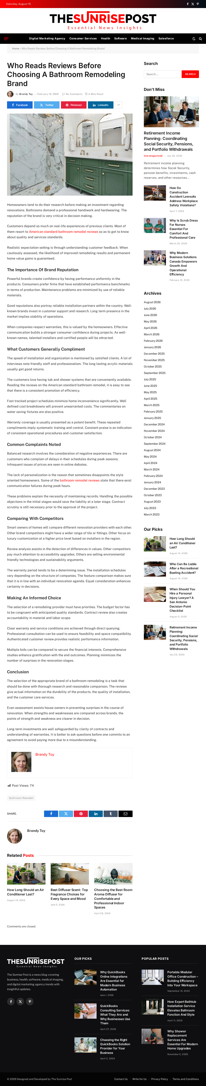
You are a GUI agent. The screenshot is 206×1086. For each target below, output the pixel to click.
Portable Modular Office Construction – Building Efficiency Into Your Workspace (182, 978)
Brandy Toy (26, 94)
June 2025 (150, 385)
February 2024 (153, 475)
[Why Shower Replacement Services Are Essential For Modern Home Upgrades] (153, 1036)
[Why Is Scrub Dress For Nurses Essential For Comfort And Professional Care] (155, 225)
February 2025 (153, 411)
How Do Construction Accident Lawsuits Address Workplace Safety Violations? (184, 196)
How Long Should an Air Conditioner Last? (25, 892)
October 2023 (153, 495)
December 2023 (154, 488)
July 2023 (150, 508)
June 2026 (150, 315)
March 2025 (152, 405)
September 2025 (155, 373)
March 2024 (152, 469)
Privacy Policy (159, 1079)
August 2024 (152, 450)
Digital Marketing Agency (47, 38)
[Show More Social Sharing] (118, 105)
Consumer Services (83, 38)
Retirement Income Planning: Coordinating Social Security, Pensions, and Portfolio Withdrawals (168, 141)
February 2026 (153, 340)
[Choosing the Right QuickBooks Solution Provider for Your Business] (85, 1045)
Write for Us (139, 1079)
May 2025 (150, 392)
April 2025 (150, 398)
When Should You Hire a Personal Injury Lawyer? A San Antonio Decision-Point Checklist (182, 600)
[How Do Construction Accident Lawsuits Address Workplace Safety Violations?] (155, 193)
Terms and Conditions (186, 1079)
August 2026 (152, 302)
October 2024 (153, 437)
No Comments (74, 94)
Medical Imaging (142, 38)
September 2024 (155, 443)
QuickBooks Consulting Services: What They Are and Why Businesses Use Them (115, 1014)
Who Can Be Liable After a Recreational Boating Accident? (184, 568)
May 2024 (150, 456)
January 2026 (152, 347)
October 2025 (153, 366)
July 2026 (150, 308)
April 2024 (150, 463)
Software (120, 38)
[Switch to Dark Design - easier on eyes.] (194, 38)
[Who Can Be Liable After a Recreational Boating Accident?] (155, 569)
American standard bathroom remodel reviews (63, 232)
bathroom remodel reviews (80, 480)
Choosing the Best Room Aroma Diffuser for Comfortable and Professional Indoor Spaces (113, 898)
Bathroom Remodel (21, 798)
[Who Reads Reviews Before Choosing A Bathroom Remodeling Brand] (70, 155)
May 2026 (150, 321)
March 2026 (152, 334)
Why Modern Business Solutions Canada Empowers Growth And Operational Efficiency (183, 263)
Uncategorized (153, 155)
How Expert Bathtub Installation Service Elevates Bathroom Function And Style (181, 1008)
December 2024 (154, 424)
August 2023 (152, 501)
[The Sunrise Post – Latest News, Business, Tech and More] (103, 20)
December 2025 (154, 353)
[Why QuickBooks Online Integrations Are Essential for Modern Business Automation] (85, 977)
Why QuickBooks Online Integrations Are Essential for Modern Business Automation (114, 980)
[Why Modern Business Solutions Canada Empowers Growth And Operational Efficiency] (155, 258)
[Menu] (6, 38)
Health (105, 38)
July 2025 (150, 379)
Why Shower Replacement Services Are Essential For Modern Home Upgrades (182, 1039)
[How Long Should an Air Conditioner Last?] (26, 874)
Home (15, 48)
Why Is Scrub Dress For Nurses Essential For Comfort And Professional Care (184, 229)
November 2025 (154, 360)
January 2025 (152, 418)
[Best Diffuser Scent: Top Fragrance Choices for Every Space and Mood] (70, 874)
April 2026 (150, 327)
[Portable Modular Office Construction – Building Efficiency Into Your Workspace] (153, 977)
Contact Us (121, 1079)
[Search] (200, 38)
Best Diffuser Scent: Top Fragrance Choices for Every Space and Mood (69, 894)
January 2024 (152, 482)
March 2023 (152, 514)
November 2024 (154, 430)
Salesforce (166, 38)
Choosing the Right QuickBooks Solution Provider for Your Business (115, 1046)
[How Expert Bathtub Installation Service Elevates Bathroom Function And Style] (153, 1006)
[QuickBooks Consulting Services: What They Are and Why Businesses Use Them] (85, 1011)
